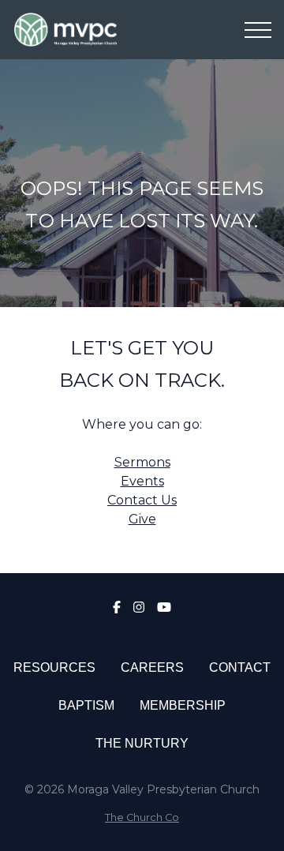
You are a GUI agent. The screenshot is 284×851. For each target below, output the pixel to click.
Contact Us (142, 500)
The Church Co (142, 817)
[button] (258, 30)
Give (142, 519)
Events (142, 481)
